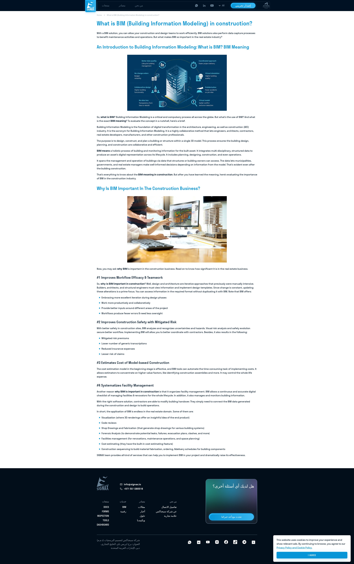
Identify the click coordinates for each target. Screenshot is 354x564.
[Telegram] (244, 542)
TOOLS (106, 520)
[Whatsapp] (189, 542)
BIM (124, 507)
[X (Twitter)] (253, 542)
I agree (312, 555)
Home (99, 15)
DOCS (106, 507)
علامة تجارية (170, 515)
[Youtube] (208, 542)
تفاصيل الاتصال (169, 507)
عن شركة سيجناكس (166, 511)
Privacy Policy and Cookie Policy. (294, 547)
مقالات (141, 507)
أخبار (142, 511)
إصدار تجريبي (243, 5)
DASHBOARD (103, 524)
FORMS (105, 511)
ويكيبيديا (141, 520)
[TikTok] (235, 542)
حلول (142, 515)
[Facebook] (226, 542)
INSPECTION (103, 515)
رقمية (123, 511)
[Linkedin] (198, 542)
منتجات (105, 5)
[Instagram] (217, 542)
